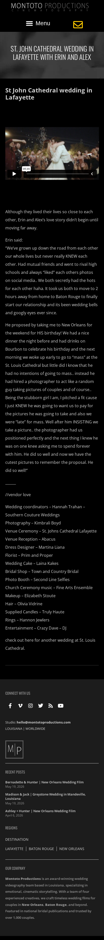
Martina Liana (52, 547)
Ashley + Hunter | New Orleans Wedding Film (40, 811)
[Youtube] (61, 706)
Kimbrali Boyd (47, 523)
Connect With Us (17, 693)
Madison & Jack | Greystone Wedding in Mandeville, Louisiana (45, 796)
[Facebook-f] (10, 706)
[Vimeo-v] (20, 706)
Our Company (15, 868)
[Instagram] (30, 706)
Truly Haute (53, 612)
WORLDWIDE (35, 728)
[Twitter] (41, 706)
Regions (11, 827)
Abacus (49, 539)
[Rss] (51, 706)
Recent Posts (15, 772)
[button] (38, 23)
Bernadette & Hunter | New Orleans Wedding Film (44, 782)
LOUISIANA (13, 728)
